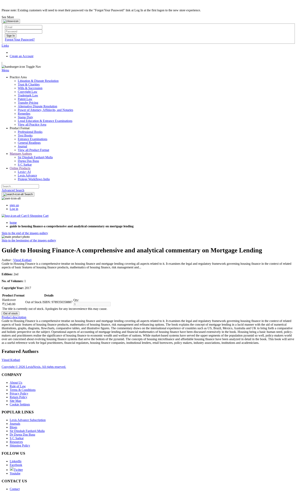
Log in (14, 209)
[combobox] (20, 186)
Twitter (18, 469)
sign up (14, 205)
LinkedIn (15, 461)
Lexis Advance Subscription (28, 420)
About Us (16, 382)
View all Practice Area (32, 124)
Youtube (15, 473)
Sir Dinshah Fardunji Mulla (27, 431)
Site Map (15, 400)
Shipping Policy (20, 445)
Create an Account (21, 56)
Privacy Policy (19, 393)
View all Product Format (33, 150)
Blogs (13, 427)
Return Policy (18, 397)
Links (5, 45)
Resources (16, 442)
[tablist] (148, 317)
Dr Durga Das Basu (22, 434)
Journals (15, 423)
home (13, 222)
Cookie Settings (20, 404)
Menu (5, 70)
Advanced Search (13, 190)
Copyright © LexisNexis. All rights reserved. (34, 367)
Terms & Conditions (23, 390)
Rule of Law (18, 386)
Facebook (16, 465)
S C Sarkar (17, 438)
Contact (15, 489)
